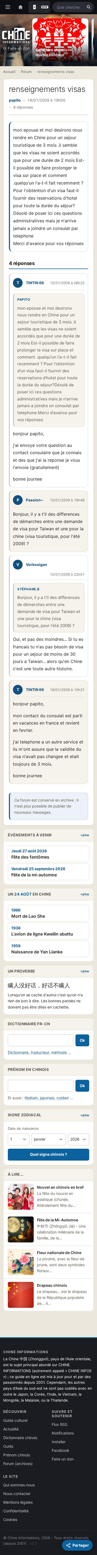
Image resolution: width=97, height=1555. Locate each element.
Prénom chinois (16, 1455)
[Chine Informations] (16, 35)
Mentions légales (18, 1502)
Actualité (11, 1429)
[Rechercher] (88, 7)
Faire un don (19, 48)
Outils (8, 1446)
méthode (59, 1052)
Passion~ (34, 500)
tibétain (31, 1097)
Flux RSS (59, 1424)
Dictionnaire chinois (20, 1437)
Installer (58, 1441)
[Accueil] (20, 7)
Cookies (10, 1519)
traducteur (40, 1052)
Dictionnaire (18, 1052)
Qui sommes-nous (19, 1485)
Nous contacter (16, 1493)
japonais (47, 1097)
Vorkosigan (36, 564)
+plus (84, 835)
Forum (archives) (18, 1463)
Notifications (63, 1433)
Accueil (9, 71)
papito (15, 100)
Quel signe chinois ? (48, 1154)
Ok (82, 1040)
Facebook (60, 1450)
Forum (26, 71)
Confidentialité (16, 1511)
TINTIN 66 (35, 282)
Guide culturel (15, 1420)
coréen (63, 1097)
